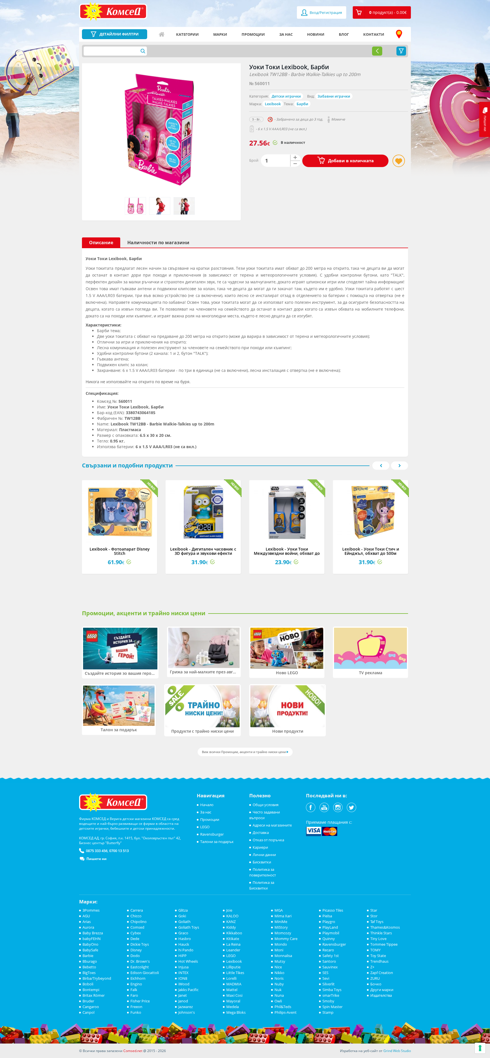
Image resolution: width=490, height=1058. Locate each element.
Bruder (88, 1001)
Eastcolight (139, 967)
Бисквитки (262, 862)
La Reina (233, 944)
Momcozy (282, 932)
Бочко (375, 984)
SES (325, 972)
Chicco (135, 915)
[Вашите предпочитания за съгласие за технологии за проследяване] (480, 1048)
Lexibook (273, 103)
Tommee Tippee (384, 944)
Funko (135, 1012)
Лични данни (264, 854)
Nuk (278, 989)
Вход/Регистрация (325, 12)
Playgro (328, 921)
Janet (182, 995)
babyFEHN (92, 938)
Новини (315, 34)
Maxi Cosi (234, 995)
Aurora (88, 927)
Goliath (184, 921)
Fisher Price (140, 1001)
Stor (373, 915)
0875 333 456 (96, 850)
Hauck (183, 944)
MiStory (281, 927)
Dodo (135, 955)
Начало (161, 34)
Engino (136, 984)
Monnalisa (283, 955)
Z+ (372, 967)
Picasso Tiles (332, 910)
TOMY (375, 949)
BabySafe (90, 949)
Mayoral (233, 1001)
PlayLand (330, 927)
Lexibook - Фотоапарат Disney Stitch (120, 551)
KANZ (231, 921)
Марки (220, 34)
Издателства (381, 995)
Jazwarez (185, 1006)
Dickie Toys (139, 944)
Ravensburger (212, 834)
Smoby (328, 1001)
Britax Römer (94, 995)
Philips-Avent (285, 1012)
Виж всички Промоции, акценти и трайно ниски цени (244, 752)
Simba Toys (331, 989)
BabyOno (90, 944)
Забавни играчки (334, 96)
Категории (187, 34)
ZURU (375, 978)
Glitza (183, 910)
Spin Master (332, 1006)
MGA (278, 910)
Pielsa (327, 915)
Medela (232, 1006)
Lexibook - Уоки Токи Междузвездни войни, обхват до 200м (287, 553)
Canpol (88, 1012)
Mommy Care (285, 938)
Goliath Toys (188, 927)
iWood (183, 984)
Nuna (279, 995)
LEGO (205, 826)
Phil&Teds (282, 1006)
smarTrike (330, 995)
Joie (229, 910)
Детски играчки (286, 96)
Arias (87, 921)
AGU (86, 915)
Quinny (328, 938)
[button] (382, 12)
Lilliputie (233, 967)
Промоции (253, 34)
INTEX (183, 972)
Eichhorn (137, 978)
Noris (279, 978)
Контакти (373, 34)
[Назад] (377, 51)
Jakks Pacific (188, 989)
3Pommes (91, 910)
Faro (134, 995)
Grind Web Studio (397, 1050)
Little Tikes (235, 972)
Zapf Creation (381, 972)
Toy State (378, 955)
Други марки (381, 989)
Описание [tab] (101, 242)
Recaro (328, 949)
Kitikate (232, 938)
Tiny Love (378, 938)
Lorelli (231, 978)
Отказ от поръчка (268, 839)
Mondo (280, 944)
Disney (136, 949)
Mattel (231, 989)
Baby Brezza (93, 932)
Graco (183, 932)
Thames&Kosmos (385, 927)
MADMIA (233, 984)
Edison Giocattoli (144, 972)
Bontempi (91, 989)
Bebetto (89, 967)
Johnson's (186, 1012)
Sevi (325, 978)
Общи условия (265, 804)
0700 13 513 (119, 850)
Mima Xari (283, 915)
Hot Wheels (188, 961)
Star (373, 910)
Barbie (88, 955)
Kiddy (231, 927)
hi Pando (185, 949)
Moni (278, 949)
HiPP (182, 955)
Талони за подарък (217, 841)
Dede (134, 938)
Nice (278, 967)
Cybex (135, 932)
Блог (344, 34)
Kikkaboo (234, 932)
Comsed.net (132, 1050)
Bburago (90, 961)
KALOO (232, 915)
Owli (278, 1001)
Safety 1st (330, 955)
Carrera (136, 910)
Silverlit (328, 984)
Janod (183, 1001)
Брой (253, 160)
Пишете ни (96, 858)
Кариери (260, 847)
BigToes (89, 972)
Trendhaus (379, 961)
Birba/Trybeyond (97, 978)
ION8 (182, 978)
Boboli (88, 984)
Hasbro (184, 938)
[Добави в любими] (398, 161)
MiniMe (280, 921)
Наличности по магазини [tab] (158, 242)
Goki (182, 915)
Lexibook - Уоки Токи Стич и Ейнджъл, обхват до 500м (370, 551)
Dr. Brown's (140, 961)
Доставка (261, 832)
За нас (286, 34)
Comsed (137, 927)
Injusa (183, 967)
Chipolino (138, 921)
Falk (133, 989)
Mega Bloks (236, 1012)
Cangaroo (91, 1006)
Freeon (136, 1006)
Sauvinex (330, 967)
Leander (233, 949)
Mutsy (279, 961)
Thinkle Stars (381, 932)
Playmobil (330, 932)
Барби (302, 103)
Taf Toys (376, 921)
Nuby (279, 984)
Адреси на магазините (399, 34)
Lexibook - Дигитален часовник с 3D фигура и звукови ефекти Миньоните (203, 553)
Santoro (329, 961)
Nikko (279, 972)
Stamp (327, 1012)
